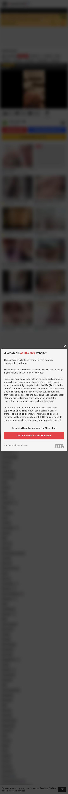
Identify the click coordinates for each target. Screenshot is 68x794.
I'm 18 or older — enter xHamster (34, 435)
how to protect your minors (15, 445)
